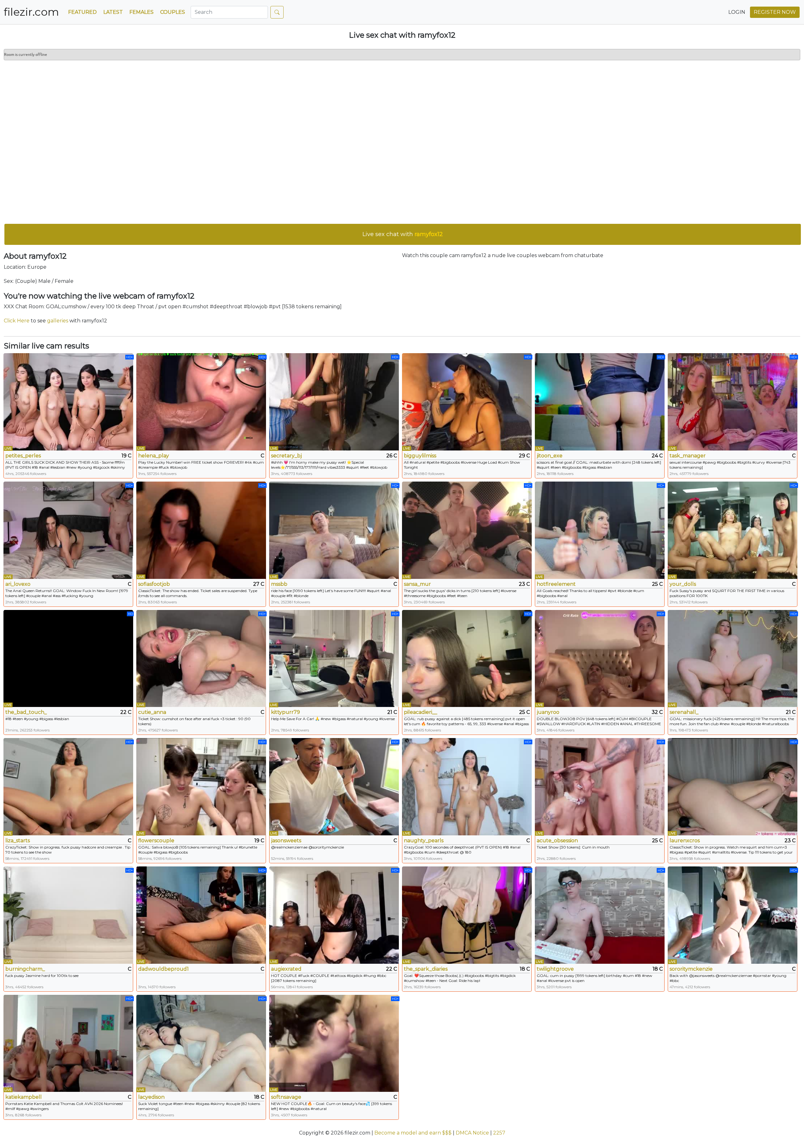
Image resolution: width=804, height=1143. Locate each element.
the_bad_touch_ (26, 712)
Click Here (17, 321)
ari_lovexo (17, 584)
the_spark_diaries (426, 969)
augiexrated (286, 969)
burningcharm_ (25, 969)
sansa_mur (417, 584)
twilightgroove (555, 969)
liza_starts (17, 841)
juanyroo (548, 712)
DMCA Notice (472, 1133)
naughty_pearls (423, 841)
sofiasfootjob (154, 584)
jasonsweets (286, 841)
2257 (499, 1133)
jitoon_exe (549, 456)
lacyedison (151, 1097)
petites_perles (23, 456)
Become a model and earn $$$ (413, 1133)
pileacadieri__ (420, 712)
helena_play (153, 456)
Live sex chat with (402, 234)
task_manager (688, 456)
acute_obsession (557, 841)
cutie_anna (152, 712)
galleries (57, 321)
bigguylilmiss (420, 456)
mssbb (279, 584)
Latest (113, 12)
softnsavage (286, 1097)
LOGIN (736, 12)
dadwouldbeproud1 (163, 969)
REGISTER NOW (775, 12)
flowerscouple (156, 841)
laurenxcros (685, 841)
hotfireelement (556, 584)
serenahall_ (684, 712)
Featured (82, 12)
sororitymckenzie (691, 969)
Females (141, 12)
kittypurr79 (285, 712)
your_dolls (683, 584)
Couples (172, 12)
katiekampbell (23, 1097)
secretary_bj (286, 456)
